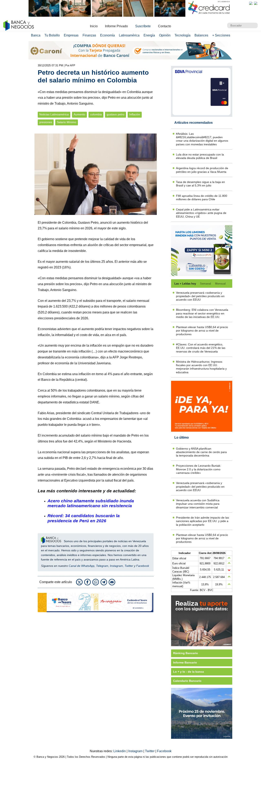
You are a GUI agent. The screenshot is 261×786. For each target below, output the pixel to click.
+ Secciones (221, 35)
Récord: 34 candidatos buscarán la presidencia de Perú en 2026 (84, 518)
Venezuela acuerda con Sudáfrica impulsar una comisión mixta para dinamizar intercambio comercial (197, 504)
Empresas (71, 35)
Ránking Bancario (185, 653)
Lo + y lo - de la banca (188, 671)
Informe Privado (116, 26)
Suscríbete (143, 26)
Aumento (79, 114)
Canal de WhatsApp (81, 565)
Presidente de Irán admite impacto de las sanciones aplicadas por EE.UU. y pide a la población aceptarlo (202, 521)
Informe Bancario (185, 662)
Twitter (129, 565)
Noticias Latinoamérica (54, 114)
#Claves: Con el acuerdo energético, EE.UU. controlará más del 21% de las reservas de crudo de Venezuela (200, 348)
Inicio (94, 26)
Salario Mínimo (66, 122)
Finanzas (89, 35)
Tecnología (182, 35)
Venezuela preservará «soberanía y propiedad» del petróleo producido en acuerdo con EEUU (200, 296)
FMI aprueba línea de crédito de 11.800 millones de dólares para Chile (201, 197)
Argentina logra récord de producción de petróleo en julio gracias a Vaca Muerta (202, 169)
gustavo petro (115, 114)
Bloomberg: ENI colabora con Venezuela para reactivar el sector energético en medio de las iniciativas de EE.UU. (202, 313)
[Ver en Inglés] (250, 3)
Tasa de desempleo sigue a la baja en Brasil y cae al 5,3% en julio (200, 183)
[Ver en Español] (255, 3)
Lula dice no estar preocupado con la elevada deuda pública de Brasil (200, 156)
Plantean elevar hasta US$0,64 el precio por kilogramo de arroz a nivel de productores (202, 330)
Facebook (142, 565)
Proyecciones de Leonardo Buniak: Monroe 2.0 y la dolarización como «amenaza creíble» (198, 469)
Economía (107, 35)
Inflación (134, 114)
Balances (201, 35)
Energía (149, 35)
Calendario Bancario (187, 680)
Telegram (102, 565)
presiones (45, 122)
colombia (96, 114)
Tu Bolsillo (52, 35)
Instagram (116, 565)
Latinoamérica (129, 35)
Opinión (164, 35)
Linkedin (120, 751)
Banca (35, 35)
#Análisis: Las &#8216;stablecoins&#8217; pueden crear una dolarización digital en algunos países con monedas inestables (202, 139)
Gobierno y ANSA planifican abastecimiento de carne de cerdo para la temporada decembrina (201, 452)
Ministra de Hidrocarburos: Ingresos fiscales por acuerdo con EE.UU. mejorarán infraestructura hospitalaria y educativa (201, 367)
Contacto (164, 26)
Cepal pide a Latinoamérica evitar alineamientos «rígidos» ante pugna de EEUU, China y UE (201, 213)
